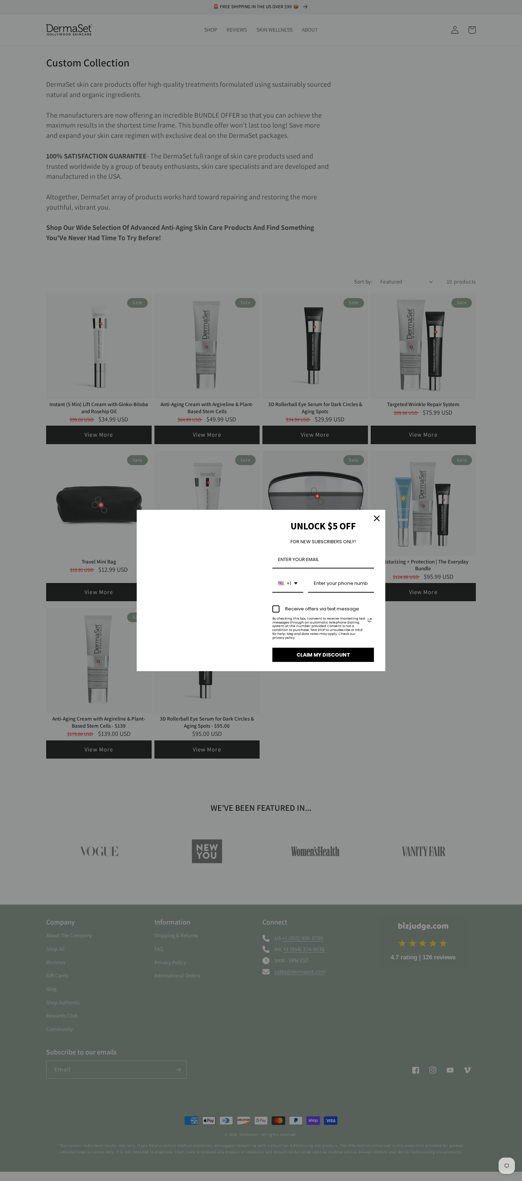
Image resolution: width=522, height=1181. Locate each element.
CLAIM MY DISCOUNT (323, 654)
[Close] (376, 518)
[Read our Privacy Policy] (369, 620)
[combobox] (287, 584)
